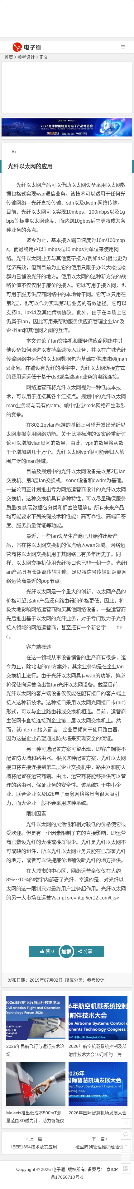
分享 (88, 951)
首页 (8, 57)
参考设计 (26, 57)
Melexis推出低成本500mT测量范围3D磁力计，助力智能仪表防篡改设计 (35, 1120)
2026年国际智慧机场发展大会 (98, 1112)
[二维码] (126, 1168)
